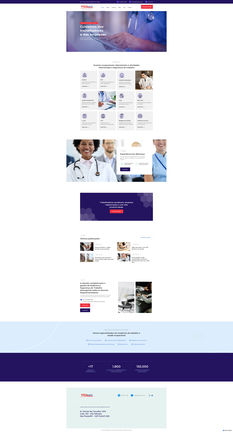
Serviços (114, 7)
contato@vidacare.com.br (137, 1)
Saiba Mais (125, 169)
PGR (101, 80)
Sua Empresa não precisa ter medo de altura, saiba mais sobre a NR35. (104, 259)
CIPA (120, 100)
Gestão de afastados (125, 80)
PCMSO (84, 80)
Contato (130, 7)
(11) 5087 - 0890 (123, 1)
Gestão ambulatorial (88, 100)
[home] (87, 7)
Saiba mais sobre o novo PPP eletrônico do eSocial (140, 248)
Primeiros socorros (142, 120)
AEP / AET (140, 100)
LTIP (101, 120)
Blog (119, 7)
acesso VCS (150, 1)
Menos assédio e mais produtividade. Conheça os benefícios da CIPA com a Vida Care (140, 260)
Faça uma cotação (147, 6)
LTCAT (84, 120)
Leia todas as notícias (145, 237)
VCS (124, 7)
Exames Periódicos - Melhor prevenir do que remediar (103, 248)
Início (102, 7)
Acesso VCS (85, 305)
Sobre (107, 7)
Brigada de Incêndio (125, 120)
